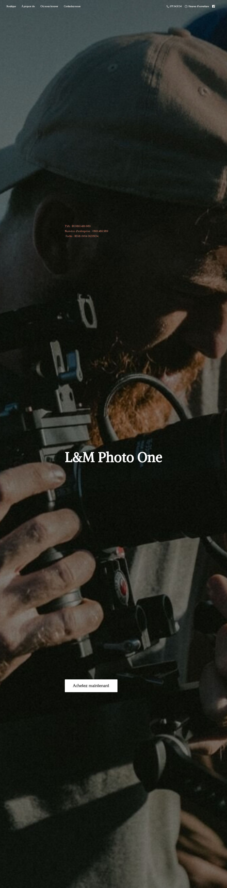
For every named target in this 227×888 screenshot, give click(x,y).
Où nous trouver (49, 6)
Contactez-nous (72, 6)
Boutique (11, 6)
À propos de (28, 6)
